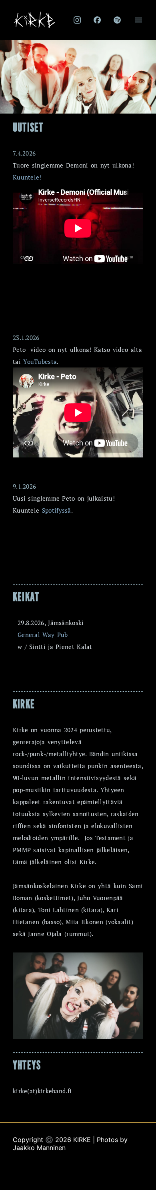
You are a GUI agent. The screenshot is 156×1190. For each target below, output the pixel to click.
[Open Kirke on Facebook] (97, 20)
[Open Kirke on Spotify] (117, 20)
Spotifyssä (56, 510)
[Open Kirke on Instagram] (77, 20)
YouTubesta (40, 361)
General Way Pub (43, 635)
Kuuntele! (27, 177)
